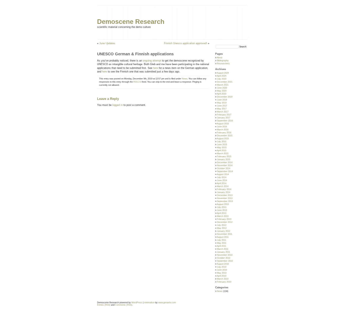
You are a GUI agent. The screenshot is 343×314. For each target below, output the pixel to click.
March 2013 (222, 216)
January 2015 (223, 159)
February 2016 (224, 132)
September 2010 (225, 261)
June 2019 (222, 99)
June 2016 (222, 126)
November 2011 (224, 234)
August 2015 (223, 138)
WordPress (136, 302)
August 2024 (223, 73)
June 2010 (222, 270)
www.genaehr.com (167, 302)
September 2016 (225, 120)
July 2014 (221, 177)
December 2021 (224, 82)
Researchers (223, 63)
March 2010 (222, 279)
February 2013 (224, 219)
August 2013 (223, 204)
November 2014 (224, 165)
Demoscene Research (130, 21)
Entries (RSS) (103, 305)
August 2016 (223, 123)
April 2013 (221, 213)
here (155, 67)
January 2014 (223, 192)
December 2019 (224, 97)
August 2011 (223, 237)
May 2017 (221, 108)
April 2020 (221, 94)
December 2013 (224, 195)
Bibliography (223, 60)
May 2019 (221, 102)
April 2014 (221, 183)
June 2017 (222, 105)
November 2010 (224, 255)
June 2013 (222, 210)
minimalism (149, 302)
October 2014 (223, 168)
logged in (117, 104)
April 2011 (221, 246)
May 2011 (221, 243)
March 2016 (222, 129)
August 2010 (223, 264)
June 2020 (222, 88)
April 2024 (221, 76)
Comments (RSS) (123, 305)
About (219, 57)
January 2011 (223, 252)
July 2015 (221, 141)
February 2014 (224, 189)
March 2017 (222, 111)
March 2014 (222, 186)
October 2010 (223, 258)
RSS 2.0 (137, 82)
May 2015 (221, 147)
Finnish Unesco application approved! (185, 43)
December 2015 (224, 135)
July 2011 (221, 240)
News (184, 78)
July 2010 (221, 267)
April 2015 (221, 150)
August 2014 (223, 174)
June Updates (107, 43)
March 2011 (222, 249)
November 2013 (224, 198)
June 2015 (222, 144)
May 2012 (221, 228)
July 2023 (221, 79)
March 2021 (222, 85)
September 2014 (225, 171)
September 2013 (225, 201)
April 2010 (221, 276)
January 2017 (223, 117)
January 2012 (223, 231)
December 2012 (224, 222)
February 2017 (224, 114)
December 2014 (224, 162)
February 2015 (224, 156)
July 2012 (221, 225)
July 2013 (221, 207)
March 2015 (222, 153)
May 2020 (221, 91)
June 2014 (222, 180)
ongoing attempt (152, 60)
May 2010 (221, 273)
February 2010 (224, 282)
